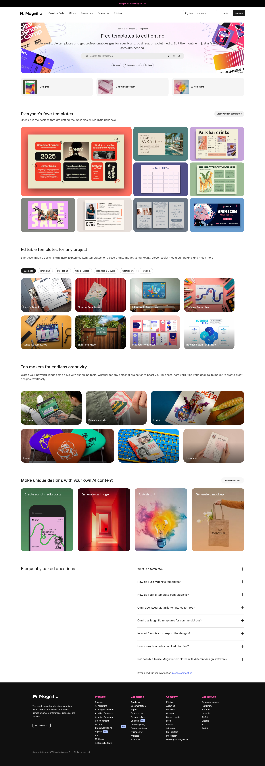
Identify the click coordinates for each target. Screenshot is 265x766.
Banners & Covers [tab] (105, 270)
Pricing (118, 13)
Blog (168, 720)
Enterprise (135, 739)
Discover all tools (233, 480)
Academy (135, 702)
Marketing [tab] (62, 270)
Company (172, 696)
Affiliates (135, 735)
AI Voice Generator (104, 717)
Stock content (102, 720)
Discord (205, 720)
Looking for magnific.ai (177, 739)
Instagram (207, 706)
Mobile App (100, 739)
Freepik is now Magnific (131, 3)
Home (120, 29)
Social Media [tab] (82, 270)
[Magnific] (45, 697)
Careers (170, 713)
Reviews (170, 709)
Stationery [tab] (128, 270)
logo (118, 65)
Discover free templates (229, 113)
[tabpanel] (132, 313)
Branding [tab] (45, 270)
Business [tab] (28, 270)
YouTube (206, 709)
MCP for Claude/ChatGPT (110, 726)
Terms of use (137, 713)
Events (169, 724)
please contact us (182, 673)
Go (49, 189)
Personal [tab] (145, 270)
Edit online (35, 189)
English (41, 725)
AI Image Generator (104, 709)
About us (170, 706)
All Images (130, 29)
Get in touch (209, 696)
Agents (101, 731)
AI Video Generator (104, 713)
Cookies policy (138, 724)
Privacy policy (138, 717)
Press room (171, 735)
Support (134, 709)
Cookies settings (139, 728)
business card (133, 65)
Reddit (205, 728)
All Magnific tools (103, 743)
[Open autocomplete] (85, 56)
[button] (42, 725)
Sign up (239, 13)
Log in (225, 13)
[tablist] (132, 270)
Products (100, 696)
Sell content (172, 732)
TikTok (205, 717)
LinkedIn (206, 713)
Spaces (98, 702)
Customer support (210, 702)
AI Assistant (101, 706)
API (96, 735)
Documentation (138, 706)
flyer (150, 65)
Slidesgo (170, 728)
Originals (137, 720)
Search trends (173, 717)
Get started (137, 696)
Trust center (136, 732)
